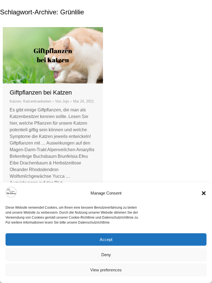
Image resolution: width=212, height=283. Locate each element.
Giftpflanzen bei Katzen (41, 92)
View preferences (106, 270)
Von (62, 101)
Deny (106, 254)
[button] (203, 193)
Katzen (15, 101)
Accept (106, 239)
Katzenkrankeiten (37, 101)
